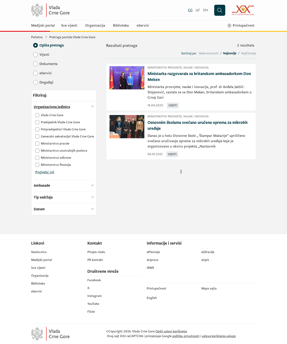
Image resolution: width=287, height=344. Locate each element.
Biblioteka (121, 26)
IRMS (150, 268)
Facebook (94, 280)
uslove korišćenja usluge (219, 336)
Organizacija (95, 26)
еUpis (205, 260)
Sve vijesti (69, 26)
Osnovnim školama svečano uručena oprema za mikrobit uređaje (198, 125)
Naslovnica (39, 252)
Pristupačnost (156, 288)
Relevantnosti (209, 53)
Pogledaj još (44, 172)
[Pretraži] (219, 10)
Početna (37, 37)
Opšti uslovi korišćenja (171, 331)
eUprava (152, 260)
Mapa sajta (209, 288)
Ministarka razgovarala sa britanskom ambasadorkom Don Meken (199, 76)
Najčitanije (248, 53)
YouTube (93, 304)
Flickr (91, 312)
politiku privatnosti (185, 336)
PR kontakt (95, 260)
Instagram (94, 296)
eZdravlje (207, 252)
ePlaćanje (153, 252)
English (152, 298)
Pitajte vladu (96, 252)
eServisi (143, 26)
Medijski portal (43, 26)
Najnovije (230, 53)
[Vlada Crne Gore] (69, 10)
